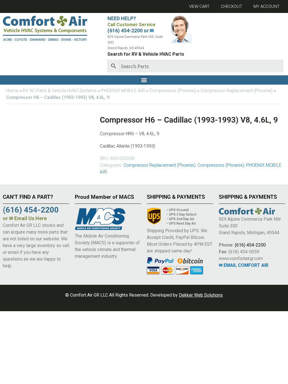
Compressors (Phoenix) (172, 90)
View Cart (199, 6)
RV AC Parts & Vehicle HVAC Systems (60, 90)
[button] (144, 80)
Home (12, 90)
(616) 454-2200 (250, 245)
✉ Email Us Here (28, 218)
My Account (266, 6)
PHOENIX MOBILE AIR (123, 90)
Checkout (231, 6)
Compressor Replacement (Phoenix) (237, 90)
